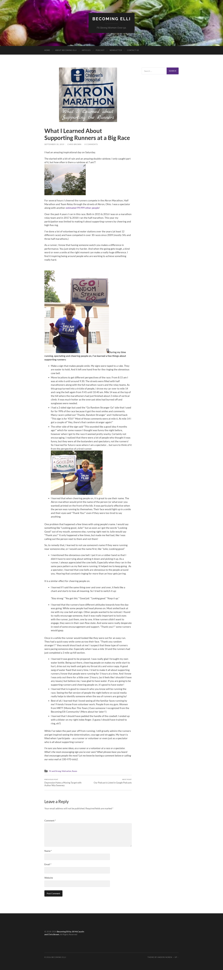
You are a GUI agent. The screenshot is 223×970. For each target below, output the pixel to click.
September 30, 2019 (54, 144)
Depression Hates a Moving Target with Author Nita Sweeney (62, 782)
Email (47, 864)
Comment (50, 820)
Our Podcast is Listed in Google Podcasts (113, 781)
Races (74, 771)
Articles (86, 50)
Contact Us (133, 50)
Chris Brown (74, 144)
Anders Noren (164, 957)
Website (48, 877)
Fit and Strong (55, 771)
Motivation (66, 771)
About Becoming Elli (66, 50)
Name (48, 850)
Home (47, 50)
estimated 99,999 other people (82, 207)
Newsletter (116, 50)
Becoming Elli (111, 18)
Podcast (100, 50)
